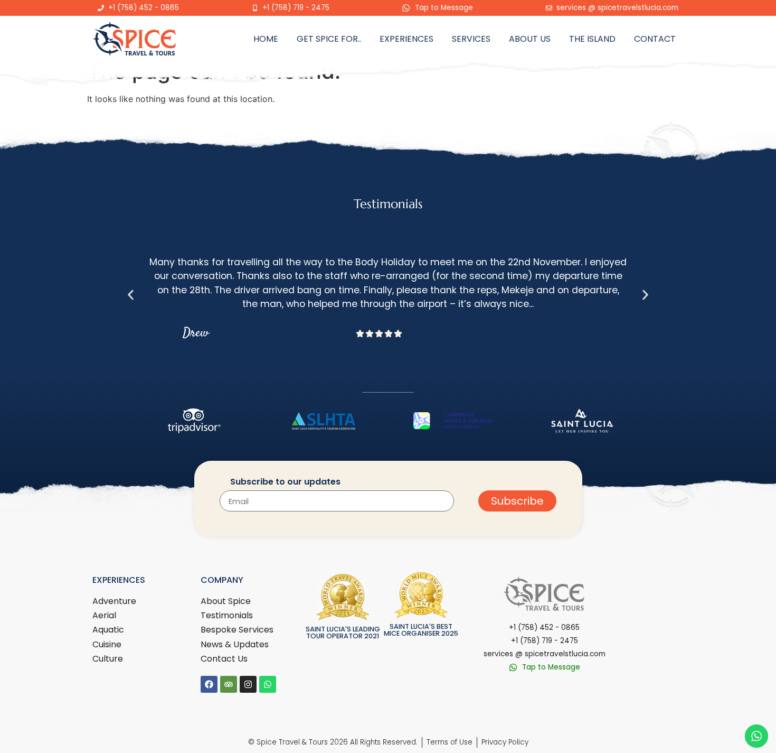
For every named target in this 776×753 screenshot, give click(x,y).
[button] (130, 294)
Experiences (406, 39)
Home (265, 39)
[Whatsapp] (267, 684)
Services (471, 39)
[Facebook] (209, 684)
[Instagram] (248, 684)
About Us (530, 39)
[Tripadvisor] (228, 684)
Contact (655, 39)
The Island (592, 39)
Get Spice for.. (329, 39)
